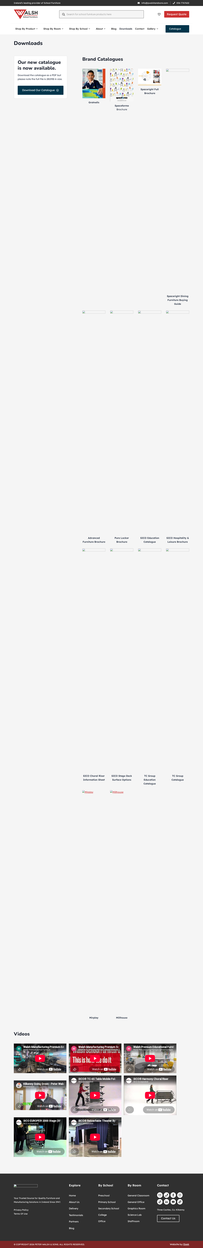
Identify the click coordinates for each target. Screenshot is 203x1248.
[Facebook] (173, 1195)
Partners (74, 1221)
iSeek (186, 1244)
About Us (74, 1202)
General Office (136, 1202)
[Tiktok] (160, 1202)
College (102, 1214)
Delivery (73, 1208)
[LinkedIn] (166, 1202)
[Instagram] (180, 1195)
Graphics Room (136, 1208)
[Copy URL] (180, 1202)
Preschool (104, 1195)
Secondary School (108, 1208)
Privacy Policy (21, 1210)
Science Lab (135, 1214)
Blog (114, 28)
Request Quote (177, 14)
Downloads (125, 28)
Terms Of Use (20, 1213)
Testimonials (76, 1215)
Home (72, 1195)
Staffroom (134, 1221)
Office (101, 1221)
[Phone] (166, 1195)
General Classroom (138, 1195)
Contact (139, 28)
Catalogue (175, 28)
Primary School (107, 1202)
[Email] (160, 1195)
